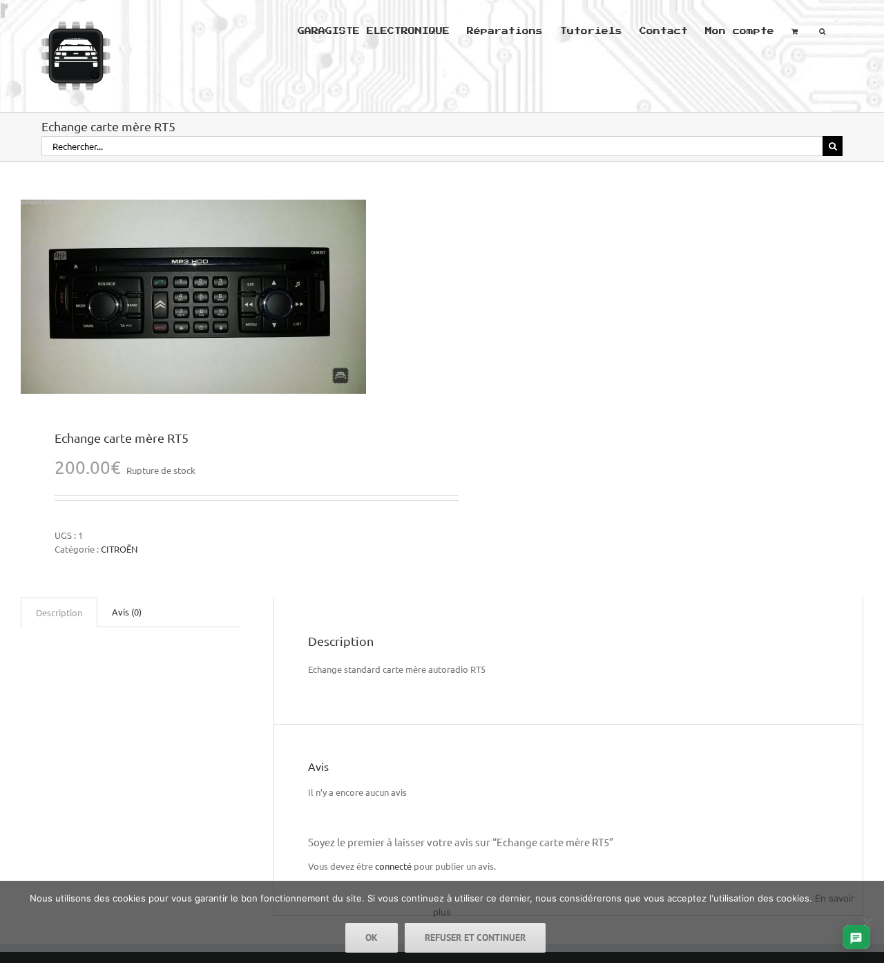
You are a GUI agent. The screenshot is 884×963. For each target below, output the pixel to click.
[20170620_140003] (223, 297)
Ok (371, 937)
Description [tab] (59, 612)
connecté (393, 866)
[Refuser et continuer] (867, 922)
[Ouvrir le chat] (856, 937)
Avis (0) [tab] (127, 612)
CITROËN (119, 549)
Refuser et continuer (475, 937)
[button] (822, 29)
